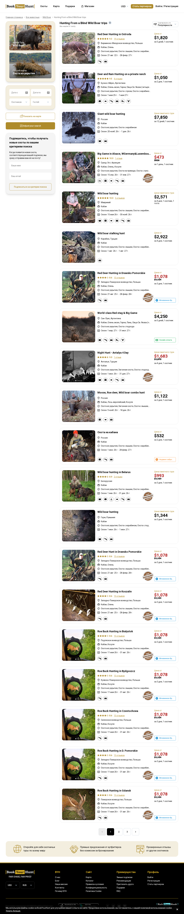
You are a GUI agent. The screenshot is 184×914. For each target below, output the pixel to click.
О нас (57, 877)
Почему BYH (61, 891)
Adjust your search (32, 126)
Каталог (90, 881)
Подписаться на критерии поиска (30, 187)
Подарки (121, 888)
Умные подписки (124, 877)
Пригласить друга (125, 884)
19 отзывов (119, 39)
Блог (57, 881)
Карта (88, 877)
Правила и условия (95, 884)
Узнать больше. (13, 911)
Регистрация (171, 6)
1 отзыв (118, 158)
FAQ (118, 891)
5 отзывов (120, 198)
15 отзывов (119, 278)
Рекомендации (124, 881)
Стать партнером (142, 6)
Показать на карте (32, 116)
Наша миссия (61, 884)
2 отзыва (118, 477)
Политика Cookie (93, 891)
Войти (159, 6)
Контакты (59, 888)
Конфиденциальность (96, 888)
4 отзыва (118, 79)
